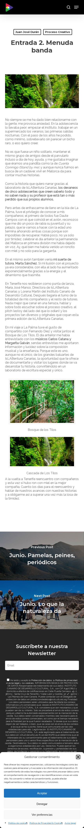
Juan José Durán (27, 32)
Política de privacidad (66, 680)
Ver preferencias (42, 814)
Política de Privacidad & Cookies (46, 823)
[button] (78, 757)
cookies (30, 683)
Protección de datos (41, 680)
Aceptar (42, 793)
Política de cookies (18, 823)
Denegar (42, 804)
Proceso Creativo (57, 32)
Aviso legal (70, 823)
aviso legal (14, 683)
